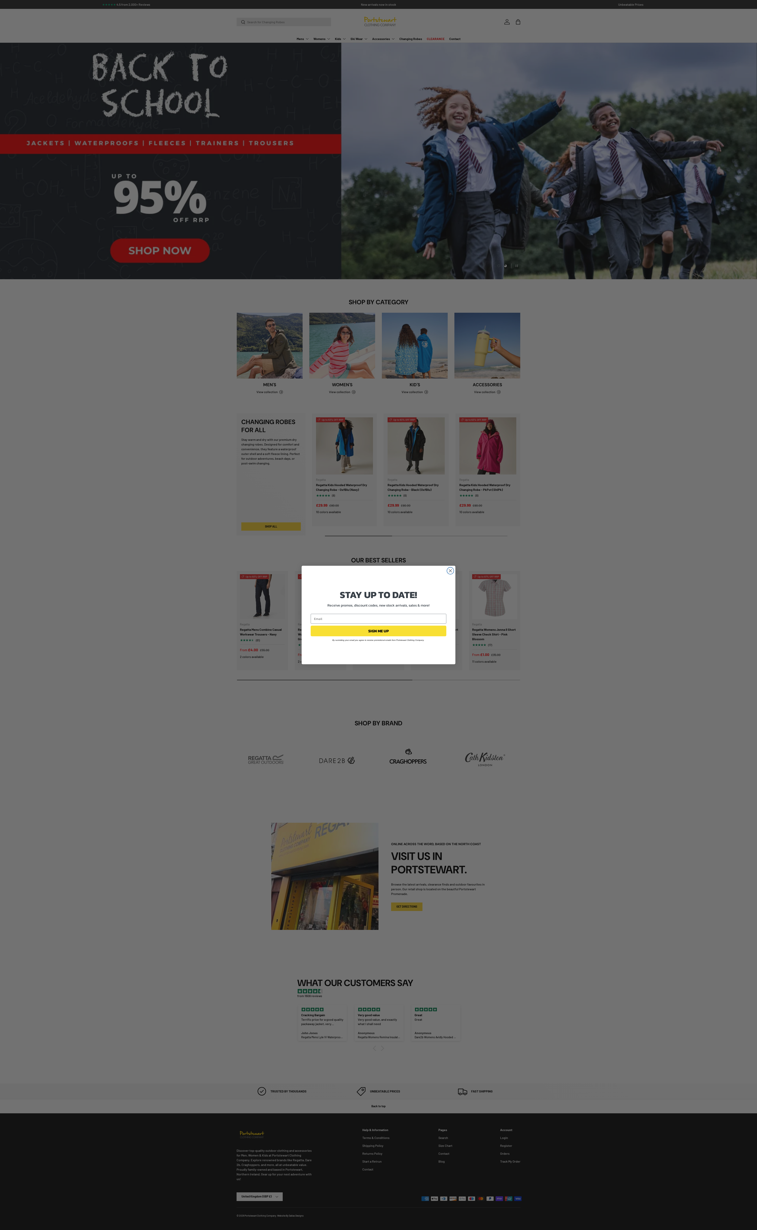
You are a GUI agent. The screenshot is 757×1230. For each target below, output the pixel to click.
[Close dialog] (450, 570)
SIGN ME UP (378, 631)
